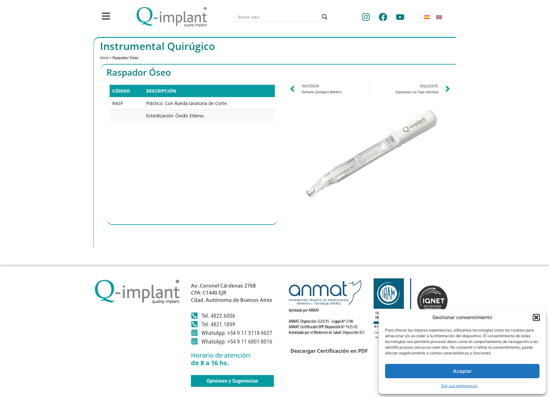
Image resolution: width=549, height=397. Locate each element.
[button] (536, 317)
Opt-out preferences (459, 385)
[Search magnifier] (324, 16)
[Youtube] (400, 16)
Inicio (104, 57)
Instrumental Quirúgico (157, 46)
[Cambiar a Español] (427, 17)
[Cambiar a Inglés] (439, 17)
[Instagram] (365, 16)
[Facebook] (382, 16)
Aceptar (462, 371)
